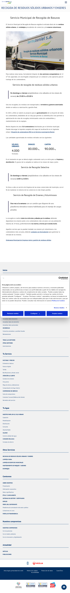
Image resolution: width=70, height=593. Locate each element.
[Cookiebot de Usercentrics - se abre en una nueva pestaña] (60, 278)
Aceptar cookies (57, 313)
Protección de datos (47, 570)
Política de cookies (32, 570)
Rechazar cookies (13, 313)
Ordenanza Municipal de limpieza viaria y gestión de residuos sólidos (28, 240)
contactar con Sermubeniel (39, 232)
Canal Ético (59, 570)
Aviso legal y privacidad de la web (13, 570)
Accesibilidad (35, 572)
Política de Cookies (58, 300)
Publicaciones (7, 554)
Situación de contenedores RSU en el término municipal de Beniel (32, 132)
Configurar (34, 313)
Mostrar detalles (59, 307)
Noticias (5, 551)
